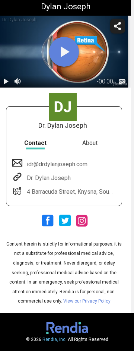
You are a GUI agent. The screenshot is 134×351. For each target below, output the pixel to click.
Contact (35, 142)
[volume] (18, 82)
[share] (117, 26)
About (90, 142)
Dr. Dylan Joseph (49, 177)
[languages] (122, 82)
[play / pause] (6, 82)
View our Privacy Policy (87, 301)
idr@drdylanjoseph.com (57, 164)
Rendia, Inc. (54, 339)
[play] (64, 52)
